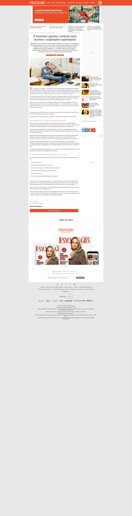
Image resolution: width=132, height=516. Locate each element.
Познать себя (60, 55)
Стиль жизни (78, 2)
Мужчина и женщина (51, 55)
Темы (64, 2)
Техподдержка (65, 291)
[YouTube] (74, 284)
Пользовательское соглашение (45, 289)
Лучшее (48, 2)
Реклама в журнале (59, 287)
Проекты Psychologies (89, 289)
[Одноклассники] (70, 284)
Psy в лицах (85, 2)
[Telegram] (62, 284)
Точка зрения (58, 2)
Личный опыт (71, 2)
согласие (59, 271)
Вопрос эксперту (68, 287)
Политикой (58, 273)
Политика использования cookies (60, 289)
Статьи (52, 2)
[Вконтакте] (66, 284)
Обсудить (73, 32)
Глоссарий (92, 2)
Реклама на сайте (50, 287)
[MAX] (58, 284)
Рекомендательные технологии (76, 289)
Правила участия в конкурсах (85, 287)
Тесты (100, 2)
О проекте (42, 287)
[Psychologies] (37, 2)
